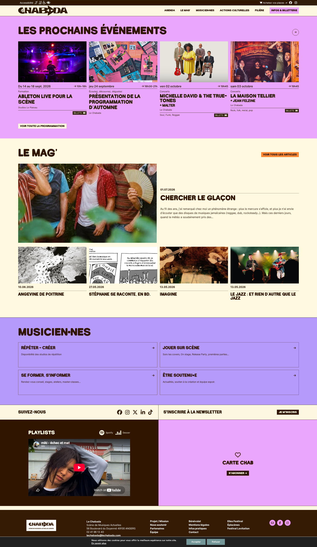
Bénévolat (195, 521)
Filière (259, 10)
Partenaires (157, 528)
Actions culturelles (234, 10)
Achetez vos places (273, 2)
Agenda (169, 10)
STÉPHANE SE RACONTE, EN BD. (120, 294)
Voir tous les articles (280, 154)
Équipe (154, 532)
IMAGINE (168, 294)
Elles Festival (235, 521)
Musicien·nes (205, 10)
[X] (135, 412)
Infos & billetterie (284, 10)
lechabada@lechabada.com (104, 535)
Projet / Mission (159, 521)
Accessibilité (26, 2)
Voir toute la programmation (42, 126)
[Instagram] (296, 2)
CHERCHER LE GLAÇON (197, 198)
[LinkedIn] (143, 412)
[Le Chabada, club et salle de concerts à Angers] (43, 10)
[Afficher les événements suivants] (295, 32)
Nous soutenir (158, 525)
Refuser (216, 541)
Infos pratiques (198, 528)
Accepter (196, 541)
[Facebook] (290, 2)
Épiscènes (233, 525)
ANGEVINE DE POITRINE (41, 294)
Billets (78, 112)
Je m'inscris (288, 412)
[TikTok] (150, 412)
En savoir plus (98, 543)
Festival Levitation (238, 528)
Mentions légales (199, 525)
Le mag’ (185, 10)
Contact (193, 532)
